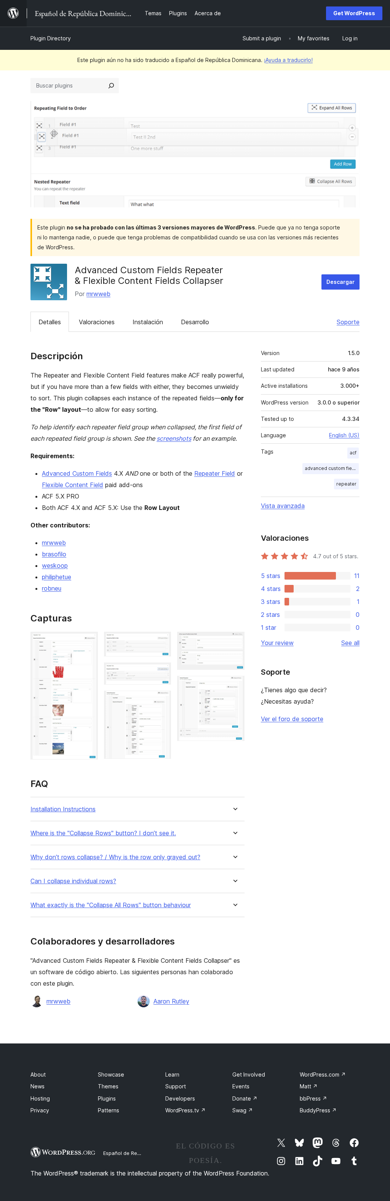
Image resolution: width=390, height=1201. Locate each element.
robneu (51, 588)
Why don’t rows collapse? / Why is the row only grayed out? (115, 857)
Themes (108, 1086)
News (37, 1086)
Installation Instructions (63, 809)
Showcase (111, 1074)
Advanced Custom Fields (77, 473)
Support (175, 1086)
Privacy (39, 1110)
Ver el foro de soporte (292, 719)
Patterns (108, 1110)
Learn (172, 1074)
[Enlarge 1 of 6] (87, 642)
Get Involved (248, 1074)
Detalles (49, 322)
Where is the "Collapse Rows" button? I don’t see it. (103, 833)
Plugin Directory (50, 38)
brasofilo (54, 554)
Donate (244, 1098)
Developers (180, 1098)
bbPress (313, 1098)
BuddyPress (318, 1110)
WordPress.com (323, 1074)
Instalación (148, 322)
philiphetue (56, 577)
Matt (309, 1086)
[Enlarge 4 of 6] (161, 701)
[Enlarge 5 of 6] (234, 642)
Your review (277, 643)
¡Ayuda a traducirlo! (288, 60)
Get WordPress (354, 13)
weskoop (55, 565)
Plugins (107, 1098)
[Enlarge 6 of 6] (234, 686)
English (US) (344, 435)
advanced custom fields (332, 468)
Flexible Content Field (72, 485)
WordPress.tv (185, 1110)
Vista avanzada (283, 506)
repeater (346, 484)
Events (240, 1086)
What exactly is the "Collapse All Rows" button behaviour (110, 905)
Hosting (40, 1098)
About (38, 1074)
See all (350, 643)
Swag (242, 1110)
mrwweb (98, 294)
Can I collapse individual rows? (73, 881)
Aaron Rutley (171, 1001)
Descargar (340, 282)
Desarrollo (195, 322)
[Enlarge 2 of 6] (161, 642)
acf (353, 453)
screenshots (174, 438)
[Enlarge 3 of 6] (161, 673)
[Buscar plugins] (111, 85)
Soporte (348, 322)
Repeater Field (214, 473)
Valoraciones (97, 322)
